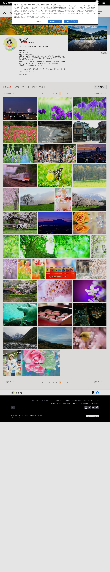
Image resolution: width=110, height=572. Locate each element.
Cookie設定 (39, 21)
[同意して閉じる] (96, 1)
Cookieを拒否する (55, 21)
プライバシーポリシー (36, 17)
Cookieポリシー (31, 16)
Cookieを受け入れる (71, 21)
